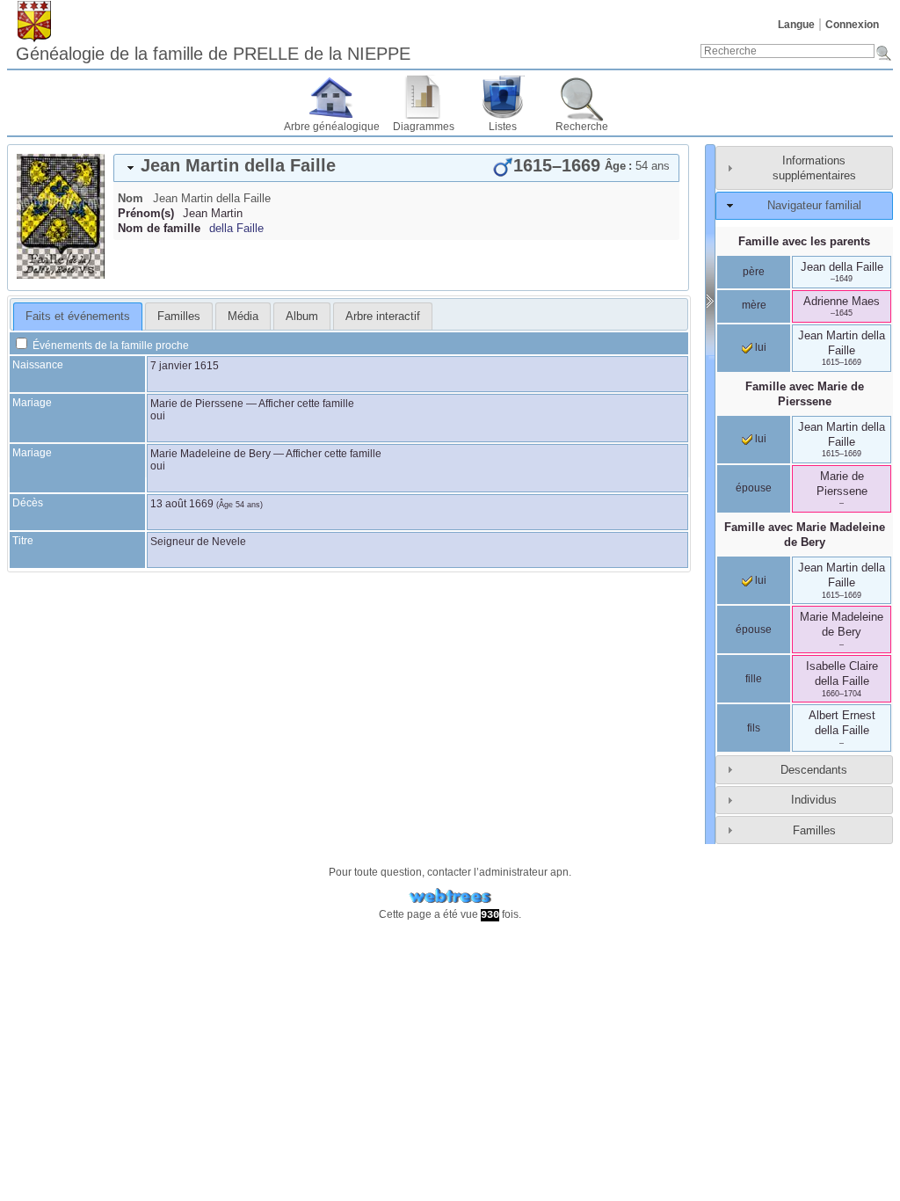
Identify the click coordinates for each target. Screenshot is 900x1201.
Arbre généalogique (332, 126)
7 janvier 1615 (184, 366)
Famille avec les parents (804, 241)
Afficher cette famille (306, 403)
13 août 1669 (182, 504)
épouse (754, 488)
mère (754, 305)
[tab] (396, 168)
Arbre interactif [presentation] (382, 316)
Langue (796, 24)
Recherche (581, 126)
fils (753, 728)
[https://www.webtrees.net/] (450, 896)
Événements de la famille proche (109, 345)
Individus (814, 799)
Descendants (813, 769)
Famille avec (804, 394)
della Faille (236, 228)
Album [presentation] (302, 316)
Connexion (852, 24)
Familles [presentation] (178, 316)
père (754, 272)
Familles (814, 830)
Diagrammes (423, 126)
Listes (503, 126)
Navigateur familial (814, 205)
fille (753, 679)
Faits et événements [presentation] (77, 316)
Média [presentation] (243, 316)
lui (759, 347)
